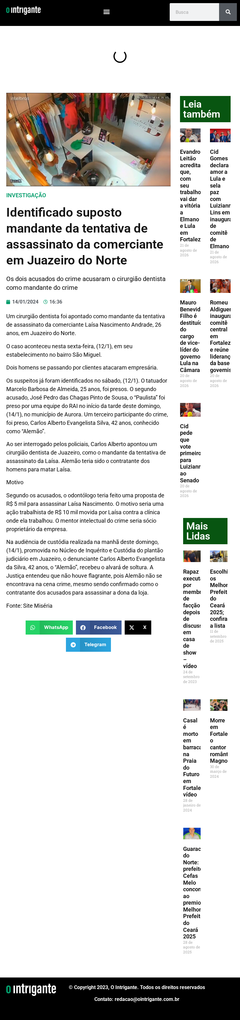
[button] (107, 11)
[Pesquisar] (228, 12)
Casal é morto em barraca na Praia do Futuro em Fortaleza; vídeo (195, 757)
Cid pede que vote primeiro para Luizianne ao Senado (192, 453)
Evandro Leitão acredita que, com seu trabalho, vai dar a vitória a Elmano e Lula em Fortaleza (192, 195)
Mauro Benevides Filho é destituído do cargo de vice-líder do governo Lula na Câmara (193, 336)
